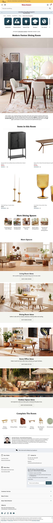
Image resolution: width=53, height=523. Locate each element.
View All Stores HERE (5, 471)
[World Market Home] (26, 4)
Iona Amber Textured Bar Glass (40, 205)
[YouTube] (13, 513)
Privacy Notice (3, 520)
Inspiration (9, 15)
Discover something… (7, 8)
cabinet (35, 117)
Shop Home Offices (26, 364)
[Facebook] (2, 513)
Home (4, 15)
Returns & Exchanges (5, 460)
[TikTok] (5, 513)
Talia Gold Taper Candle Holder (7, 205)
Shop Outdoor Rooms (26, 405)
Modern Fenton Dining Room (28, 15)
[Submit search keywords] (50, 8)
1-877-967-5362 (31, 459)
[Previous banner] (1, 1)
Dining (20, 15)
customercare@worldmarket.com (35, 463)
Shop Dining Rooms (26, 319)
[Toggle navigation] (2, 5)
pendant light (8, 118)
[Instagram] (8, 513)
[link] (50, 5)
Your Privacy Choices (36, 520)
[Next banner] (51, 1)
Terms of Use (10, 520)
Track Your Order (4, 458)
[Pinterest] (11, 513)
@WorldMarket (4, 509)
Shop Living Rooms (26, 279)
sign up (49, 483)
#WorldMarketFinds (12, 509)
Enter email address (34, 483)
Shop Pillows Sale (26, 13)
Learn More (28, 0)
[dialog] (26, 520)
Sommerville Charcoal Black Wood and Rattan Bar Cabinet (13, 163)
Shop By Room (14, 15)
